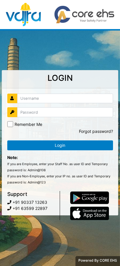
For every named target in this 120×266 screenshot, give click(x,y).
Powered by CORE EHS (97, 260)
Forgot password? (96, 131)
